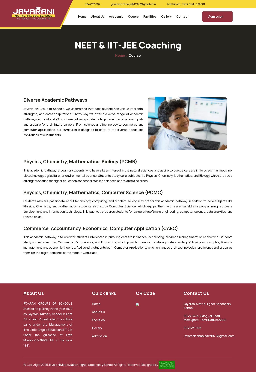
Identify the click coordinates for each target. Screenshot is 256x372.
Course (133, 16)
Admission (215, 16)
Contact (182, 16)
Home (82, 16)
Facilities (149, 16)
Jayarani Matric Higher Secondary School (207, 306)
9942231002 (92, 4)
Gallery (166, 16)
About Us (97, 16)
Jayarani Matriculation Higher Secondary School (81, 364)
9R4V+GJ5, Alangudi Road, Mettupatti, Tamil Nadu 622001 (205, 318)
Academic (116, 16)
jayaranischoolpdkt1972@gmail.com (133, 4)
